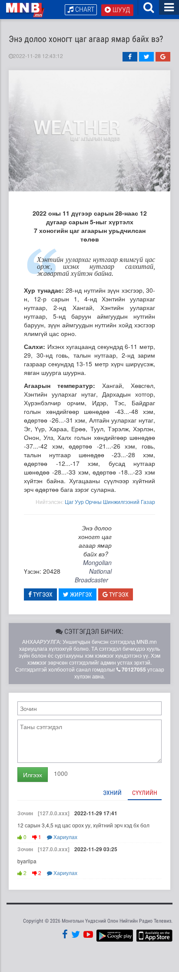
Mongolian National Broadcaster (93, 571)
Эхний (112, 792)
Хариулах (64, 836)
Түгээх (42, 594)
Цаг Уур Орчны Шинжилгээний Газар (110, 501)
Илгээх (32, 774)
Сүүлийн (144, 792)
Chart (83, 9)
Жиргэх (80, 594)
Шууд (120, 10)
